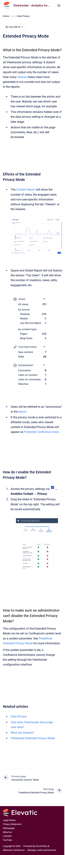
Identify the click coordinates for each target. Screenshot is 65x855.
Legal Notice (9, 820)
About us (7, 832)
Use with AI (14, 27)
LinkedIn (7, 836)
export (22, 411)
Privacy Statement (12, 824)
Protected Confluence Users (41, 432)
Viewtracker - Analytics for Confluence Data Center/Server (31, 5)
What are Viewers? (22, 732)
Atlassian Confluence (14, 850)
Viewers (22, 77)
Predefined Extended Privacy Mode (33, 738)
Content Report (25, 189)
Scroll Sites (41, 846)
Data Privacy (23, 16)
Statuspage (9, 828)
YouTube (7, 840)
